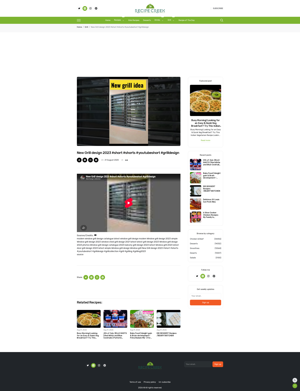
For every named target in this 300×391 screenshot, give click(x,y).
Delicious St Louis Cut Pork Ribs (211, 200)
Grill (169, 20)
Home (107, 20)
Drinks (157, 20)
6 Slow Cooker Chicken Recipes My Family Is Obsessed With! (210, 215)
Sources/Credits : (85, 235)
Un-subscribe (165, 382)
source (80, 254)
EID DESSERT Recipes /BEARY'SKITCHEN (167, 334)
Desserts (147, 20)
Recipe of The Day (187, 20)
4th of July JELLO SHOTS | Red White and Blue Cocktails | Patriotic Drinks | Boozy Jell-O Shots (115, 335)
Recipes (117, 20)
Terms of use (135, 382)
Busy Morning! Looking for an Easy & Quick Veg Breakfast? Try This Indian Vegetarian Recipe (88, 335)
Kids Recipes (133, 20)
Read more (205, 140)
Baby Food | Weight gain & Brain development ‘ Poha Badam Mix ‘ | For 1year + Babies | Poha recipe (141, 335)
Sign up (205, 302)
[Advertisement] (150, 59)
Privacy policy (150, 382)
